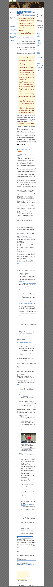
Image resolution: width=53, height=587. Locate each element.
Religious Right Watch (39, 57)
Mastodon (38, 70)
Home (11, 1)
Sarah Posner (38, 53)
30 (39, 16)
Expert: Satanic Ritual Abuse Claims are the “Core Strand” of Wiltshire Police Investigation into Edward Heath (13, 30)
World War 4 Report (39, 43)
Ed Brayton (38, 45)
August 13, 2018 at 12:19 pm (22, 374)
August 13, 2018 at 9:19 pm (22, 453)
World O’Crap (38, 42)
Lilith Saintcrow (38, 40)
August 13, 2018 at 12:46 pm (25, 396)
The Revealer (38, 58)
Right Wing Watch (39, 41)
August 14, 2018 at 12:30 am (27, 444)
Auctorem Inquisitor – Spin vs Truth (21, 563)
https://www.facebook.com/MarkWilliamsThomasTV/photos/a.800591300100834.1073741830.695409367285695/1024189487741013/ (31, 560)
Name (27, 576)
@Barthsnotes (12, 18)
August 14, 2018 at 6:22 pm (25, 528)
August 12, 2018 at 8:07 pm (24, 321)
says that (28, 41)
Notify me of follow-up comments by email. (22, 580)
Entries (12, 8)
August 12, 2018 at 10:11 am (24, 273)
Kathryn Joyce (38, 52)
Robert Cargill (38, 63)
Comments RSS (15, 8)
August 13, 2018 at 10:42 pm (27, 421)
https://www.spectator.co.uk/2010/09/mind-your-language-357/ (25, 288)
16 (39, 14)
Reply (18, 263)
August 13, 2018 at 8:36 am (22, 331)
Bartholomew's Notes (16, 3)
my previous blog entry (29, 15)
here (42, 27)
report (21, 15)
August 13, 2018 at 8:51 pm (23, 415)
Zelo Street (38, 35)
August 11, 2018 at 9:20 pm (23, 236)
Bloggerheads (38, 33)
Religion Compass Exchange (40, 67)
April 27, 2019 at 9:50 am (27, 563)
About (14, 1)
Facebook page (21, 52)
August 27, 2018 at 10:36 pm (27, 449)
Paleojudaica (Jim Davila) (39, 64)
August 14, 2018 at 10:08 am (21, 539)
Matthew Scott (18, 236)
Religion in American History (40, 65)
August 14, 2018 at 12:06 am (27, 457)
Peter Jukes (38, 36)
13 (37, 14)
